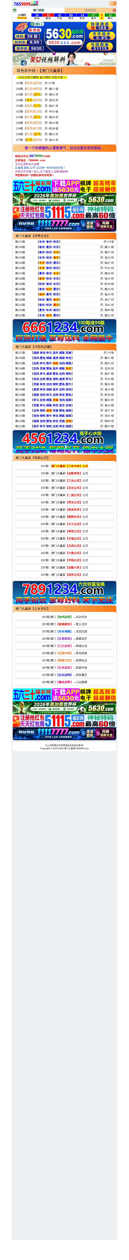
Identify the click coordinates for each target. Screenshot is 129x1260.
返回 (113, 3)
